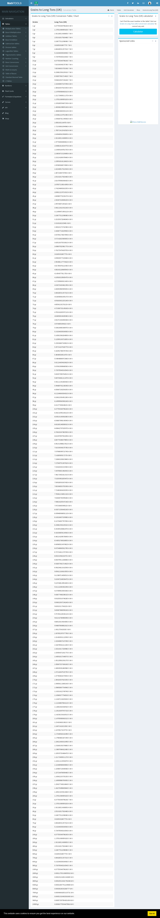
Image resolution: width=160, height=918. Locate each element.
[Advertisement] (138, 82)
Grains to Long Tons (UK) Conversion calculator (137, 24)
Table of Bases (10, 73)
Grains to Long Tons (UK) (150, 10)
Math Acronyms (11, 70)
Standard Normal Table (13, 77)
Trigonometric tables (13, 55)
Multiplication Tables (13, 28)
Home (112, 10)
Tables (119, 10)
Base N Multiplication (13, 32)
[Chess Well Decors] (138, 122)
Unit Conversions (11, 66)
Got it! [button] (152, 914)
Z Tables (8, 81)
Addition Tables (11, 36)
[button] (31, 3)
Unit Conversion (129, 10)
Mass (138, 10)
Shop (7, 118)
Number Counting (11, 58)
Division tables (10, 47)
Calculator (138, 31)
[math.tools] (36, 2)
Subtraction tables (12, 43)
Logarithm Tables (11, 51)
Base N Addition (11, 40)
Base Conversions (12, 62)
